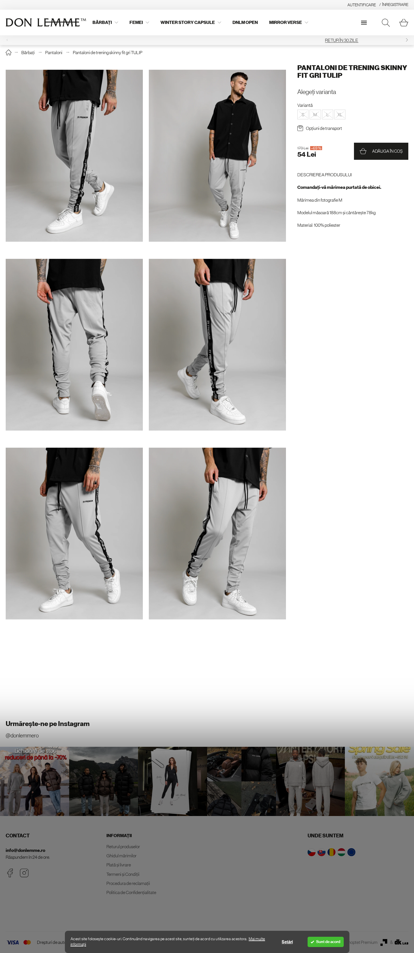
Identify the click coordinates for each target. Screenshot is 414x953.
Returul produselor (123, 846)
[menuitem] (105, 22)
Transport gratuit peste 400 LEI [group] (207, 40)
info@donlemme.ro (25, 850)
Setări (287, 941)
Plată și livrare (118, 864)
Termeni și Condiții (122, 874)
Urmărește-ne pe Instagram (48, 723)
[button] (406, 40)
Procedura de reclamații (128, 883)
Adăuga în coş (387, 151)
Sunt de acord (328, 941)
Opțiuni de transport (324, 128)
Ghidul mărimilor (121, 855)
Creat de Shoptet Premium (353, 942)
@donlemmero (22, 735)
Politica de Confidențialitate (131, 892)
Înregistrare (395, 4)
